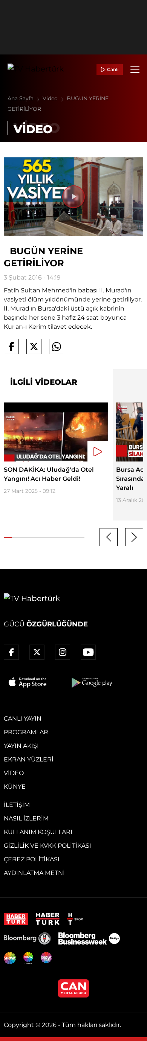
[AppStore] (28, 682)
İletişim (17, 804)
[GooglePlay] (91, 682)
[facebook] (11, 652)
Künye (15, 786)
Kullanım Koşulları (38, 832)
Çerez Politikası (32, 859)
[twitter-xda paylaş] (33, 346)
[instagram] (62, 652)
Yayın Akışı (21, 745)
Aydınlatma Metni (34, 872)
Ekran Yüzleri (29, 759)
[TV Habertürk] (36, 70)
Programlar (26, 732)
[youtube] (88, 652)
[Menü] (134, 70)
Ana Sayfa (21, 98)
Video (51, 98)
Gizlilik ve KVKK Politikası (47, 845)
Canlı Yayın (22, 718)
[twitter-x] (36, 652)
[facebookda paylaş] (11, 346)
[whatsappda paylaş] (56, 346)
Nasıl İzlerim (26, 818)
